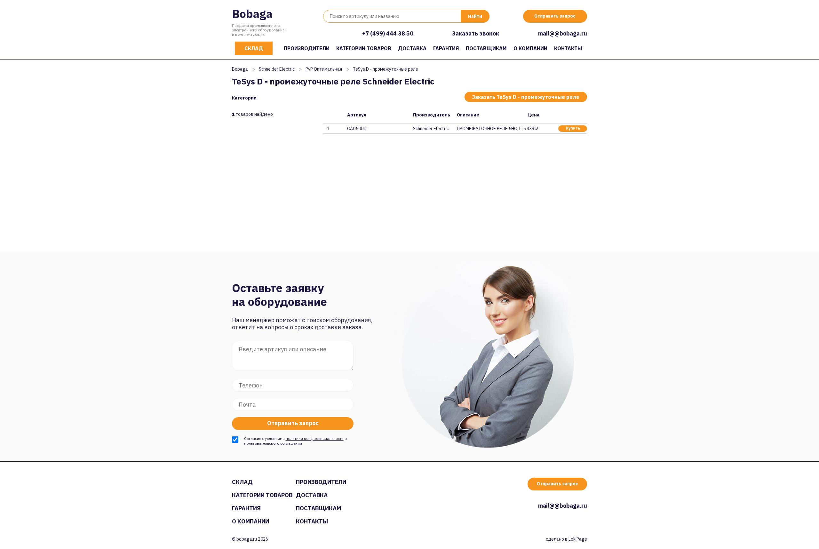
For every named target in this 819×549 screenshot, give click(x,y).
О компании (530, 48)
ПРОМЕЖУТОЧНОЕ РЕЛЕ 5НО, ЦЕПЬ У (489, 128)
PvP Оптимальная (324, 69)
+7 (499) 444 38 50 (387, 33)
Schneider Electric (277, 69)
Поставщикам (486, 48)
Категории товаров (363, 48)
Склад (253, 48)
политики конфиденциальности (315, 438)
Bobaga (252, 13)
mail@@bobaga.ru (562, 33)
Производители (307, 48)
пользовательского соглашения (273, 443)
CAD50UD (357, 128)
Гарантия (446, 48)
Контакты (568, 48)
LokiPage (578, 539)
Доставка (412, 48)
